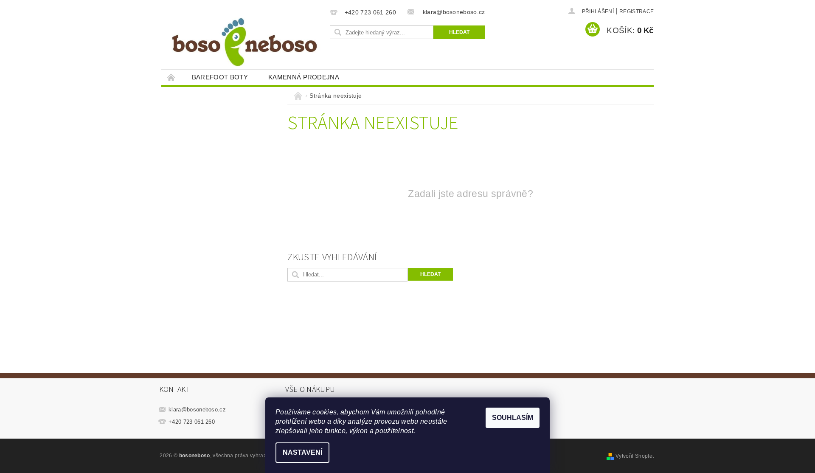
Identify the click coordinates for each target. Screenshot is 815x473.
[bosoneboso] (244, 38)
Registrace (636, 11)
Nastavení (302, 452)
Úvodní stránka (171, 77)
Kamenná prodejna (303, 77)
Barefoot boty (220, 77)
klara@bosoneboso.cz (197, 409)
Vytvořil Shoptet (634, 456)
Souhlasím (512, 417)
